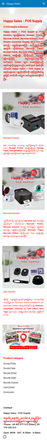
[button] (3, 3)
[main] (23, 48)
